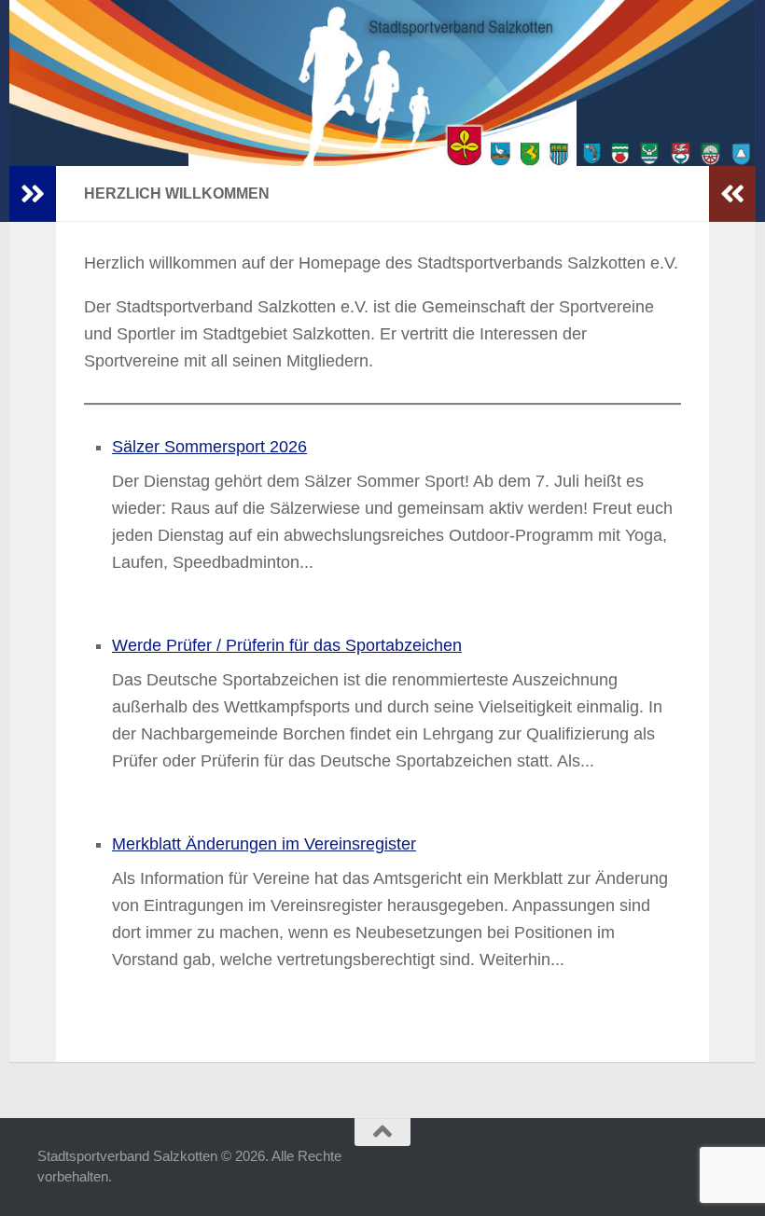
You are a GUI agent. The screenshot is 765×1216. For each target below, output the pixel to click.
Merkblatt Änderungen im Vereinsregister (264, 844)
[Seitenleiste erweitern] (32, 194)
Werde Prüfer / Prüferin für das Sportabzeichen (287, 645)
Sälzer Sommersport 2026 (209, 446)
